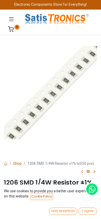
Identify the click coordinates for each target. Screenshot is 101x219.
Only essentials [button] (63, 211)
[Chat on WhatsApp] (91, 189)
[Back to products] (88, 171)
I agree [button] (87, 211)
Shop (17, 163)
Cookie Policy (41, 196)
